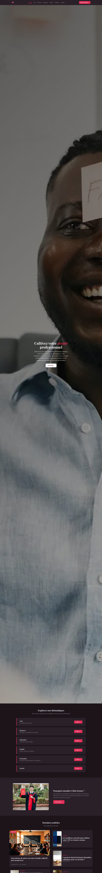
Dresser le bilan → (84, 2)
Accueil (30, 2)
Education (45, 2)
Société (63, 2)
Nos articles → (59, 802)
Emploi (51, 2)
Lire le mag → (51, 365)
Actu (35, 2)
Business (39, 2)
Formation (57, 2)
